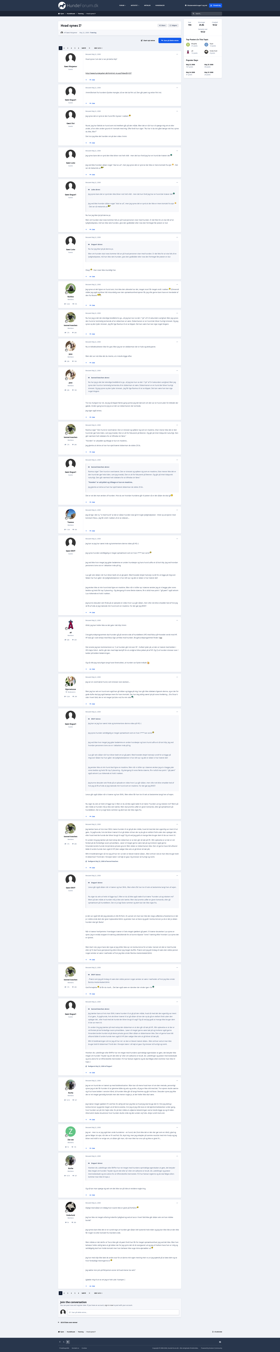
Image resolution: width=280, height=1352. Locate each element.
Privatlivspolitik (64, 1348)
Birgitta (194, 44)
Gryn (211, 44)
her (160, 638)
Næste (84, 48)
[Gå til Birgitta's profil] (188, 45)
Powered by (211, 1348)
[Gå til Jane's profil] (71, 346)
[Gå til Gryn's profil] (206, 45)
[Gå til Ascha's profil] (71, 1085)
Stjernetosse (70, 689)
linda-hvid (70, 1215)
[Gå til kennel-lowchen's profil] (71, 317)
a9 (71, 632)
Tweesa (70, 522)
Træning (93, 33)
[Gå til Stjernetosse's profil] (71, 681)
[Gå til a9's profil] (71, 624)
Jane (70, 354)
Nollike (70, 297)
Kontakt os (75, 1348)
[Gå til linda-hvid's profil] (71, 1207)
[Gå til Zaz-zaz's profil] (71, 1131)
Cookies (84, 1348)
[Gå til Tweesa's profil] (71, 514)
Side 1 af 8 (97, 48)
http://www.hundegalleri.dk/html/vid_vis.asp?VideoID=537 (109, 73)
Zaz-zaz (71, 1140)
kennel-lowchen (70, 325)
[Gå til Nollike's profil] (71, 288)
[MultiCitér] (86, 80)
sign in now (109, 1305)
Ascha (70, 1093)
